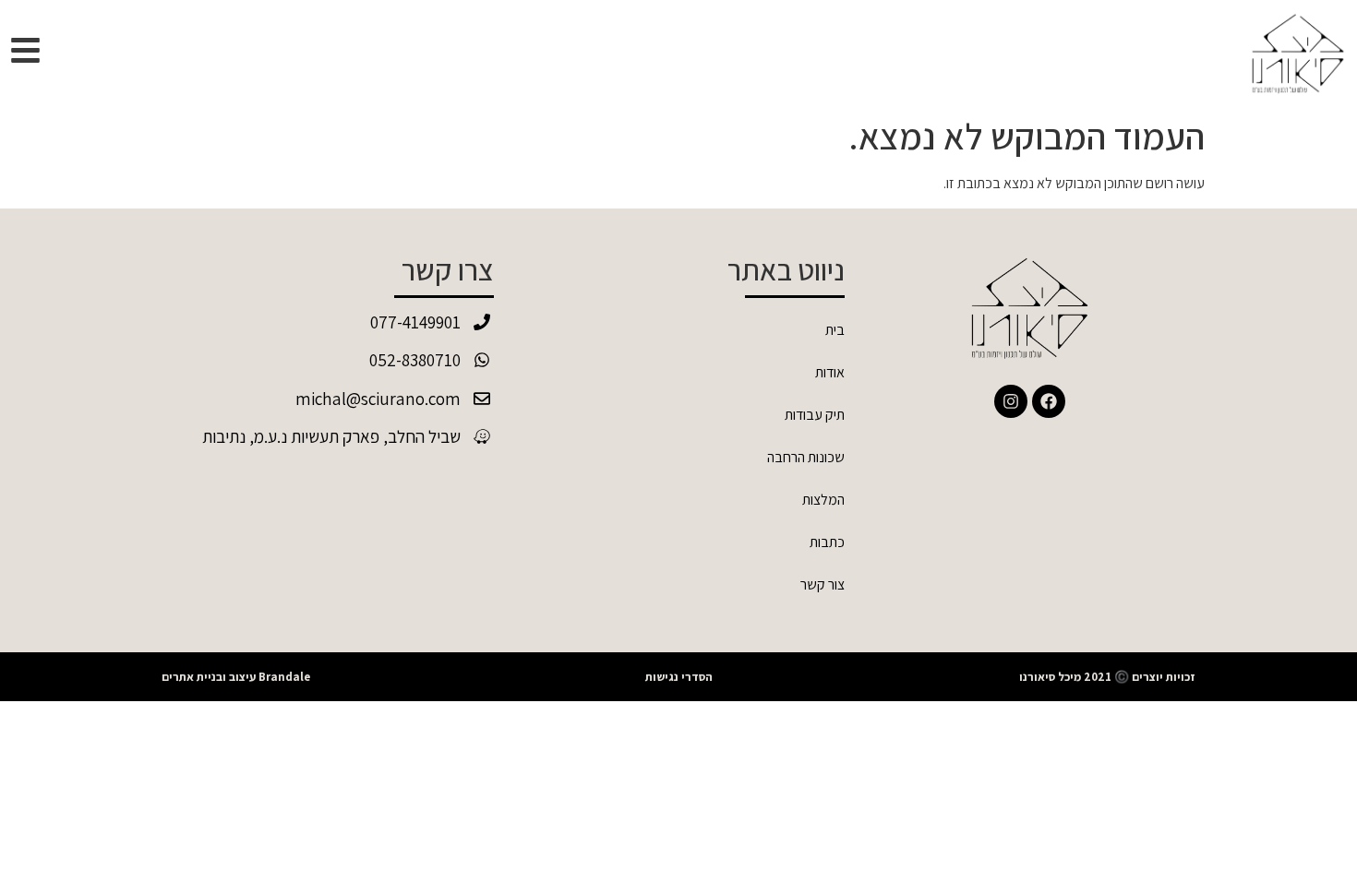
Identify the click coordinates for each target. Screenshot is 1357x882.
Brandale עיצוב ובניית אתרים (236, 677)
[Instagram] (1010, 401)
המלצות (823, 499)
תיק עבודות (815, 414)
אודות (830, 372)
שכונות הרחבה (806, 457)
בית (835, 330)
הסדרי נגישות (679, 677)
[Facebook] (1048, 401)
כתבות (827, 542)
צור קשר (822, 584)
